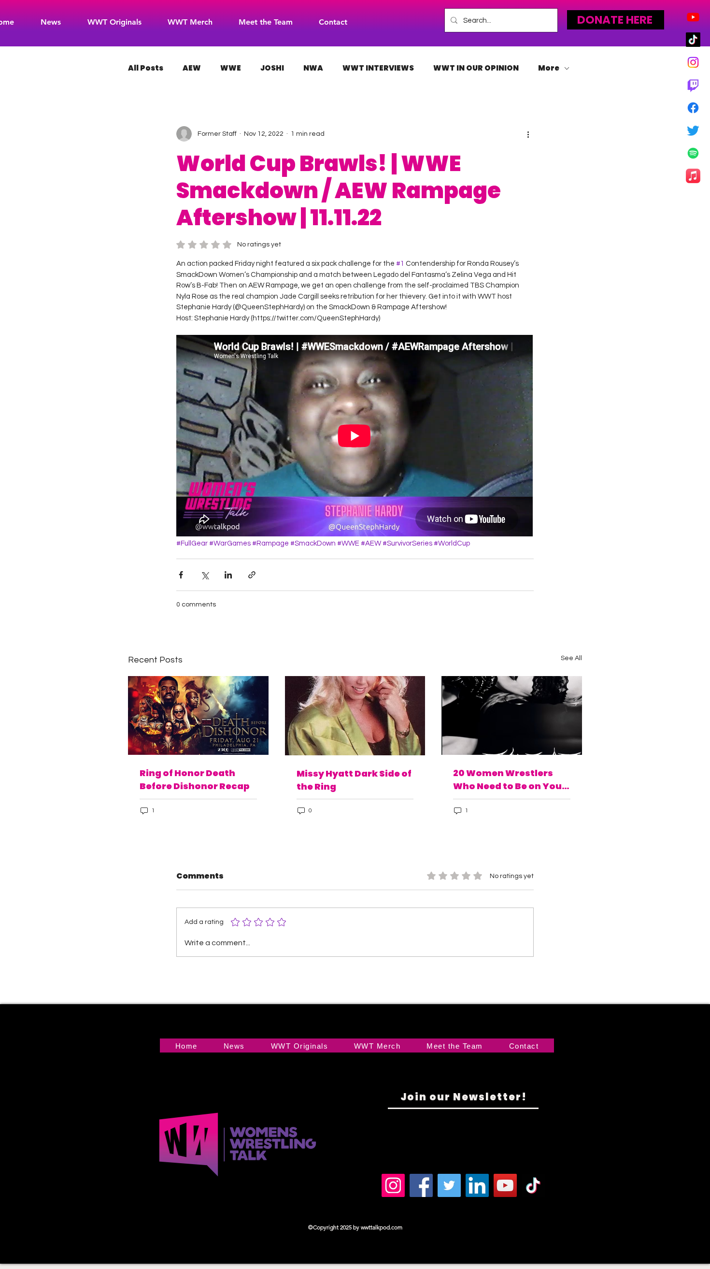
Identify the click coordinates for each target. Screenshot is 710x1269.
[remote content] (355, 436)
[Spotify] (693, 153)
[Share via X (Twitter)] (204, 574)
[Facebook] (693, 108)
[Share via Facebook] (180, 574)
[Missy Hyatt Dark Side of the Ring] (355, 715)
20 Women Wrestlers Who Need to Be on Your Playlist (509, 780)
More (548, 68)
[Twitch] (693, 85)
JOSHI (272, 68)
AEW (192, 68)
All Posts (145, 68)
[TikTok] (693, 39)
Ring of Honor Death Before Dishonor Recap (195, 779)
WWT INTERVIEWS (378, 68)
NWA (313, 68)
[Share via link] (251, 574)
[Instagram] (693, 62)
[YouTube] (505, 1185)
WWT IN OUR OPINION (476, 68)
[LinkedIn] (477, 1185)
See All (571, 658)
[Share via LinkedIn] (228, 574)
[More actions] (528, 134)
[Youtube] (693, 17)
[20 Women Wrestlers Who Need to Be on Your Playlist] (511, 715)
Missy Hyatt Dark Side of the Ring (354, 780)
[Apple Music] (693, 176)
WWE (230, 68)
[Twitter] (693, 130)
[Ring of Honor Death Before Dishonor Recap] (198, 715)
